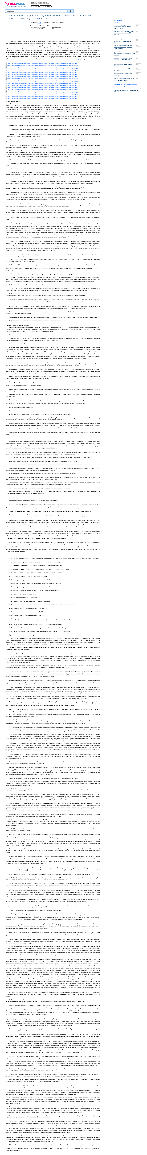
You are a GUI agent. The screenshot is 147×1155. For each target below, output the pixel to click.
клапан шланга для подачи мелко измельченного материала (122, 26)
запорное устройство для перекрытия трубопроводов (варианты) (123, 47)
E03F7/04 (40, 24)
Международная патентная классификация (41, 6)
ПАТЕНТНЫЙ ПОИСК (15, 6)
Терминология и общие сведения (39, 2)
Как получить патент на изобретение (40, 3)
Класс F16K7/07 (118, 20)
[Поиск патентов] (17, 5)
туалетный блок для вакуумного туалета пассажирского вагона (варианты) (124, 53)
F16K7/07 (40, 22)
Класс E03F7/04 (118, 84)
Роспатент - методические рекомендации (41, 5)
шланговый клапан (123, 64)
